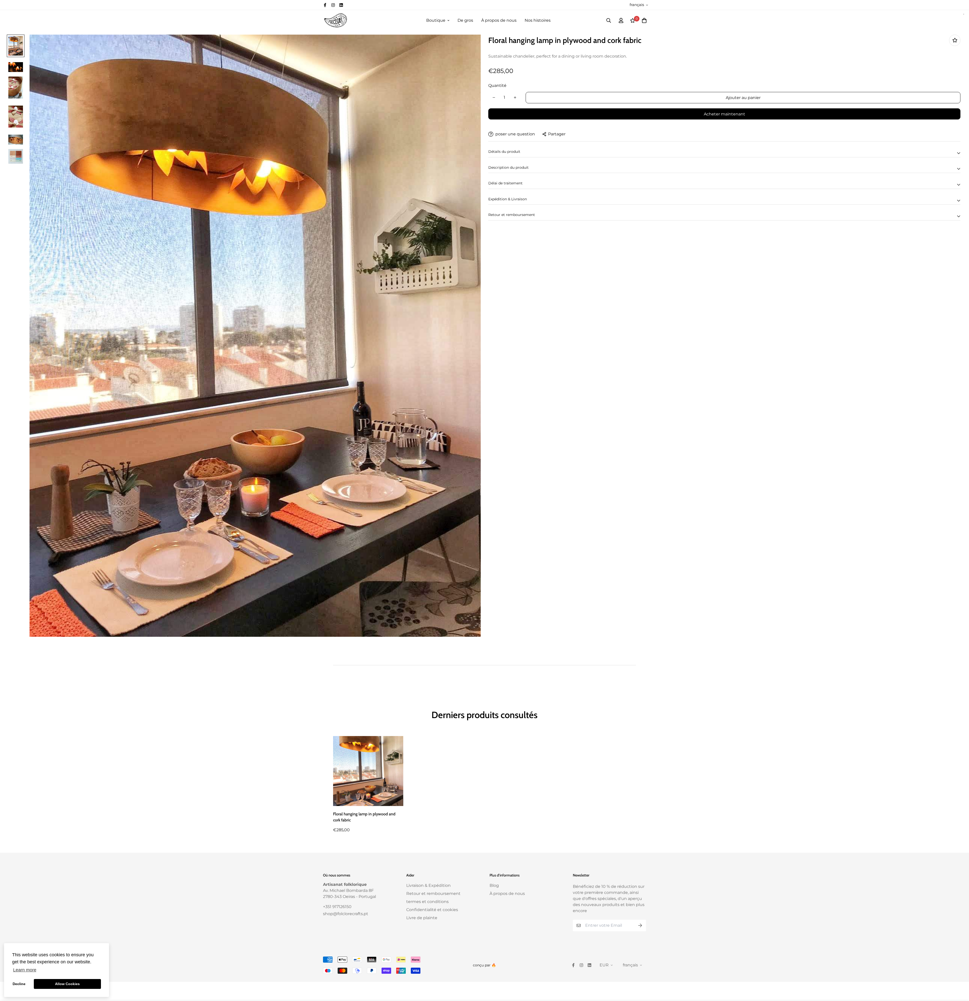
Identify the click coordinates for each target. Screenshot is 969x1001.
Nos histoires (538, 20)
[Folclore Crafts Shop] (335, 20)
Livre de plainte (421, 917)
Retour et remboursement (433, 893)
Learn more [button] (24, 969)
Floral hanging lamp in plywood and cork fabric (364, 817)
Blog (494, 885)
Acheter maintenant (724, 114)
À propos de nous (499, 20)
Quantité (497, 85)
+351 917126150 (337, 906)
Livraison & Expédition (428, 885)
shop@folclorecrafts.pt (345, 913)
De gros (465, 20)
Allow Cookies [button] (67, 984)
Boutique (435, 20)
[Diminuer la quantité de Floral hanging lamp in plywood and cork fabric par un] (493, 97)
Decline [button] (19, 984)
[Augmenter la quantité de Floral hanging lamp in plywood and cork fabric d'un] (515, 97)
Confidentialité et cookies (432, 909)
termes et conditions (427, 901)
